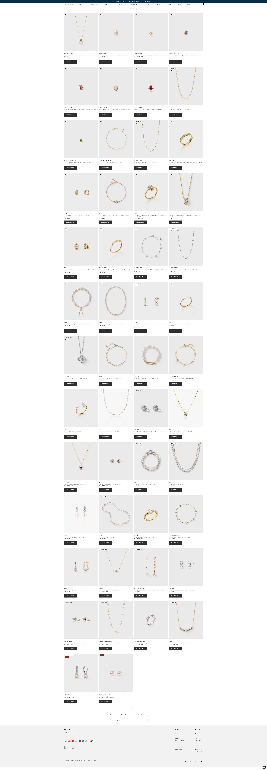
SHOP (80, 4)
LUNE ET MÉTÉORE (140, 588)
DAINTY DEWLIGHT (105, 160)
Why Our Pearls (199, 733)
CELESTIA (67, 482)
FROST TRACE (173, 267)
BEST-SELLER (94, 4)
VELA (170, 213)
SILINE (101, 429)
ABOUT (159, 4)
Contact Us (198, 740)
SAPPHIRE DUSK (174, 53)
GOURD (101, 588)
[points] (193, 4)
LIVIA (66, 213)
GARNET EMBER (69, 107)
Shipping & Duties (179, 740)
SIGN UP (148, 720)
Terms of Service (179, 745)
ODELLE (171, 160)
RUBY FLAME (138, 107)
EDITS (147, 4)
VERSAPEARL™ (133, 4)
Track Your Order (179, 747)
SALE (179, 4)
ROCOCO (67, 588)
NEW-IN (107, 4)
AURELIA (137, 535)
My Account (178, 733)
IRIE (170, 482)
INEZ (100, 535)
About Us (197, 736)
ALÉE (170, 107)
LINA (65, 322)
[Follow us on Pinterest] (196, 762)
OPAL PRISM (103, 107)
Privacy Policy (178, 749)
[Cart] (202, 4)
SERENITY (172, 641)
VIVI (135, 213)
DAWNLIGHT (138, 160)
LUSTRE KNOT (173, 376)
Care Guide (178, 736)
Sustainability (198, 749)
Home (132, 708)
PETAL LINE (103, 267)
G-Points (197, 742)
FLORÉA (66, 376)
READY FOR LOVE (104, 694)
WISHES (66, 694)
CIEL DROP (102, 53)
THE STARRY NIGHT (105, 641)
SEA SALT (172, 588)
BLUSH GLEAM (68, 53)
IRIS (135, 482)
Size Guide (177, 738)
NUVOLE (171, 429)
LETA (65, 535)
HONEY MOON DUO (70, 641)
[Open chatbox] (264, 767)
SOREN (136, 322)
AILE (100, 376)
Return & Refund (179, 742)
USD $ (188, 4)
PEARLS (120, 4)
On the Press (198, 751)
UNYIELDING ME (139, 641)
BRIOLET (102, 482)
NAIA (100, 322)
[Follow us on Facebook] (185, 762)
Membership (198, 745)
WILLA (66, 267)
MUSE (170, 322)
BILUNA (136, 429)
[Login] (199, 4)
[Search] (196, 4)
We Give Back (198, 747)
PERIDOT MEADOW (70, 160)
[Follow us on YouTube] (201, 762)
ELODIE (136, 376)
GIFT (169, 4)
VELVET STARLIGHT (175, 535)
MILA (100, 213)
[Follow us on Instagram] (191, 762)
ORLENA (66, 429)
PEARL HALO (138, 53)
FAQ (196, 738)
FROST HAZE (138, 267)
